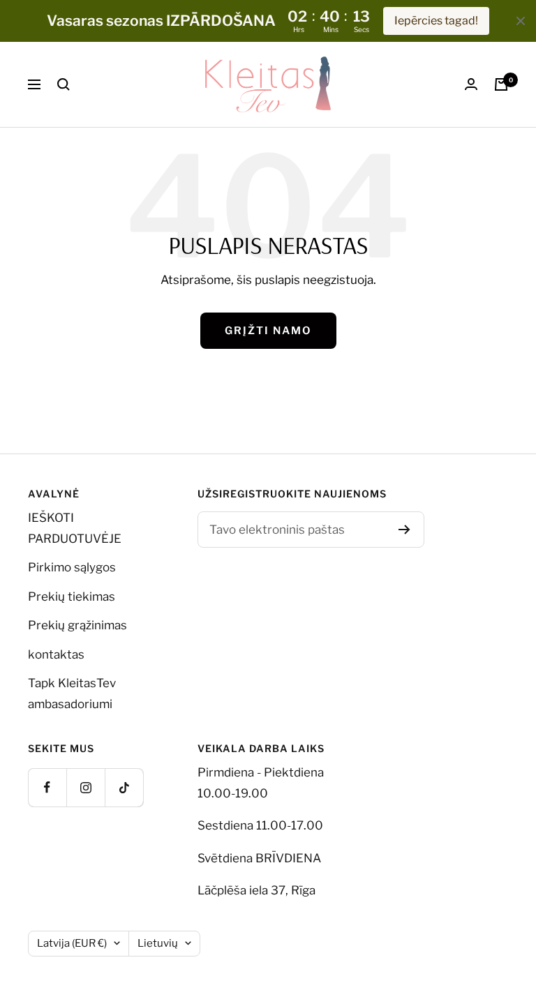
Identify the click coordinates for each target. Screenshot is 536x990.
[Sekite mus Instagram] (85, 787)
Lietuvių (157, 943)
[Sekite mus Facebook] (47, 787)
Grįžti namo (268, 330)
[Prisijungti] (471, 84)
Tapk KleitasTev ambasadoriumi (72, 693)
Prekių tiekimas (71, 596)
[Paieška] (63, 84)
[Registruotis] (404, 529)
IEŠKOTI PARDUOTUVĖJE (74, 528)
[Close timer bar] (520, 21)
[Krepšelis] (501, 84)
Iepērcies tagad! (436, 20)
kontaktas (56, 654)
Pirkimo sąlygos (72, 567)
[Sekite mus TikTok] (124, 787)
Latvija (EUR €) (72, 943)
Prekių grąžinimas (77, 625)
